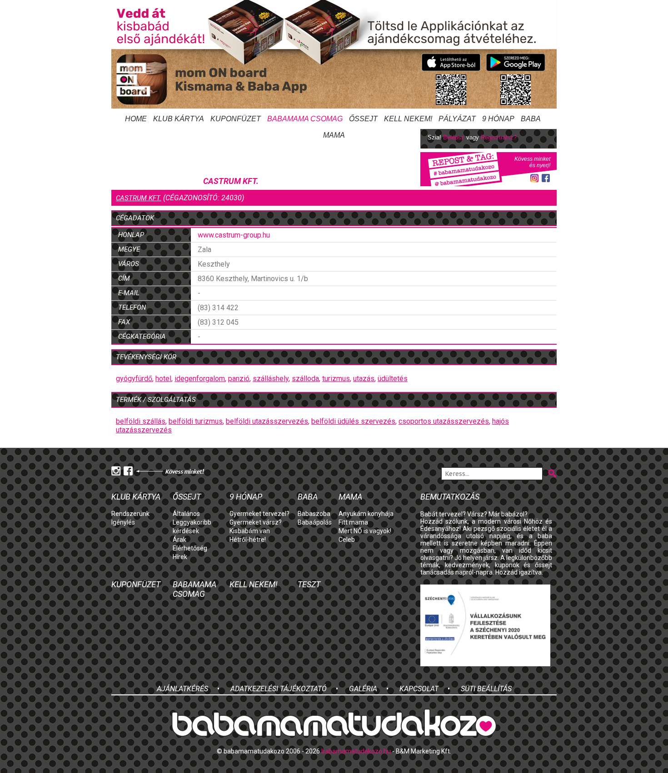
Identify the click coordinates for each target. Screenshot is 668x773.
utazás (363, 378)
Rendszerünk (130, 513)
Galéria (363, 688)
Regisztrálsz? (499, 137)
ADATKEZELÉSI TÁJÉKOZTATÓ (278, 688)
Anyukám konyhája (366, 513)
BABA (531, 119)
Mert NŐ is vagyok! (365, 531)
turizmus (336, 378)
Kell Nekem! (408, 119)
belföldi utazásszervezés (267, 421)
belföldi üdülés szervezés (353, 421)
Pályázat (457, 119)
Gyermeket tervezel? (259, 513)
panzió (238, 378)
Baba (308, 496)
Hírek (180, 556)
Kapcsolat (419, 688)
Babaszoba (314, 513)
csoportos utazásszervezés (444, 421)
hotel (163, 378)
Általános (186, 513)
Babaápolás (315, 522)
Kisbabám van (249, 531)
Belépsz (453, 137)
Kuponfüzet (235, 119)
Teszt (309, 584)
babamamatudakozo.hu (356, 751)
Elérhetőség (190, 548)
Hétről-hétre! (247, 539)
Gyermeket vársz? (255, 522)
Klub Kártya (178, 119)
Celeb (347, 539)
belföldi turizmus (196, 421)
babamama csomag (305, 119)
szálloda (305, 378)
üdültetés (393, 378)
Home (136, 119)
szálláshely (271, 378)
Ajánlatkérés (182, 688)
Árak (179, 539)
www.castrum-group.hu (234, 235)
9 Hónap (498, 119)
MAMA (350, 496)
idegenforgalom (199, 378)
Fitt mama (353, 522)
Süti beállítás (486, 688)
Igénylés (123, 522)
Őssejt (363, 119)
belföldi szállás (140, 421)
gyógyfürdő (134, 378)
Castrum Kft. (138, 198)
